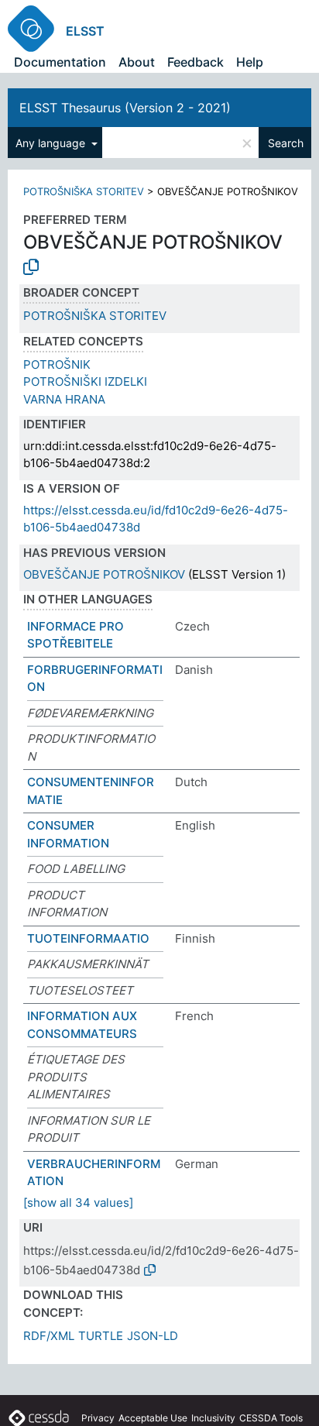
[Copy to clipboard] (31, 267)
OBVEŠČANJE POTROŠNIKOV (104, 574)
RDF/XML (48, 1335)
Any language (51, 142)
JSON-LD (152, 1335)
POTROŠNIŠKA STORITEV (83, 191)
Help (249, 62)
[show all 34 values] (78, 1202)
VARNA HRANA (64, 399)
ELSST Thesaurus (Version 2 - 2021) (125, 107)
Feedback (195, 62)
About (136, 62)
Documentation (60, 62)
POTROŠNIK (57, 364)
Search (286, 142)
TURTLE (100, 1335)
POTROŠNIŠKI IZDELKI (85, 381)
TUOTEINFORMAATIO (88, 938)
